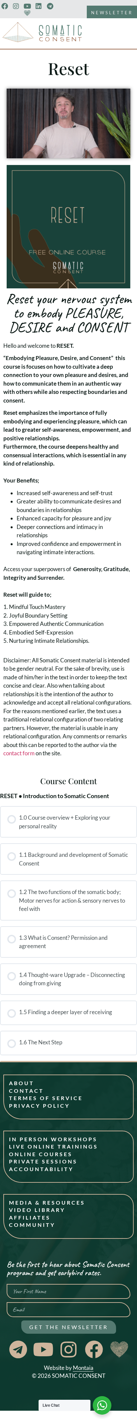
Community (32, 1225)
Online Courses (40, 1154)
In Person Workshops (53, 1139)
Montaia (83, 1367)
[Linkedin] (38, 6)
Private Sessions (43, 1161)
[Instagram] (16, 6)
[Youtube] (27, 6)
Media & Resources (47, 1202)
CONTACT (26, 1090)
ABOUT (21, 1083)
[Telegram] (50, 6)
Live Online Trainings (53, 1146)
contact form (19, 753)
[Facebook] (4, 6)
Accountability (41, 1169)
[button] (68, 123)
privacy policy (39, 1105)
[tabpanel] (68, 410)
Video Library (37, 1210)
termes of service (46, 1098)
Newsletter (112, 12)
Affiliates (30, 1217)
